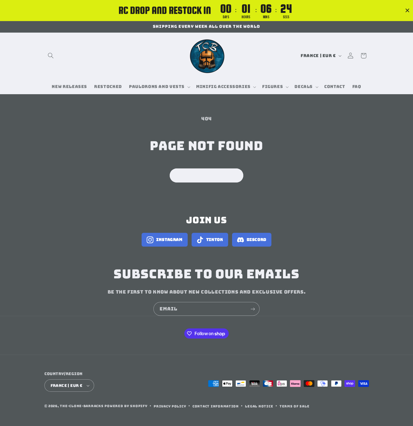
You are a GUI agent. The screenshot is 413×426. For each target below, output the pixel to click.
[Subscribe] (252, 309)
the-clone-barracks (81, 406)
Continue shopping (207, 175)
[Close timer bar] (407, 10)
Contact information (215, 406)
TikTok (214, 239)
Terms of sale (295, 406)
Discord (256, 239)
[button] (50, 55)
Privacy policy (170, 406)
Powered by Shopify (126, 406)
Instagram (169, 239)
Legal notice (259, 406)
